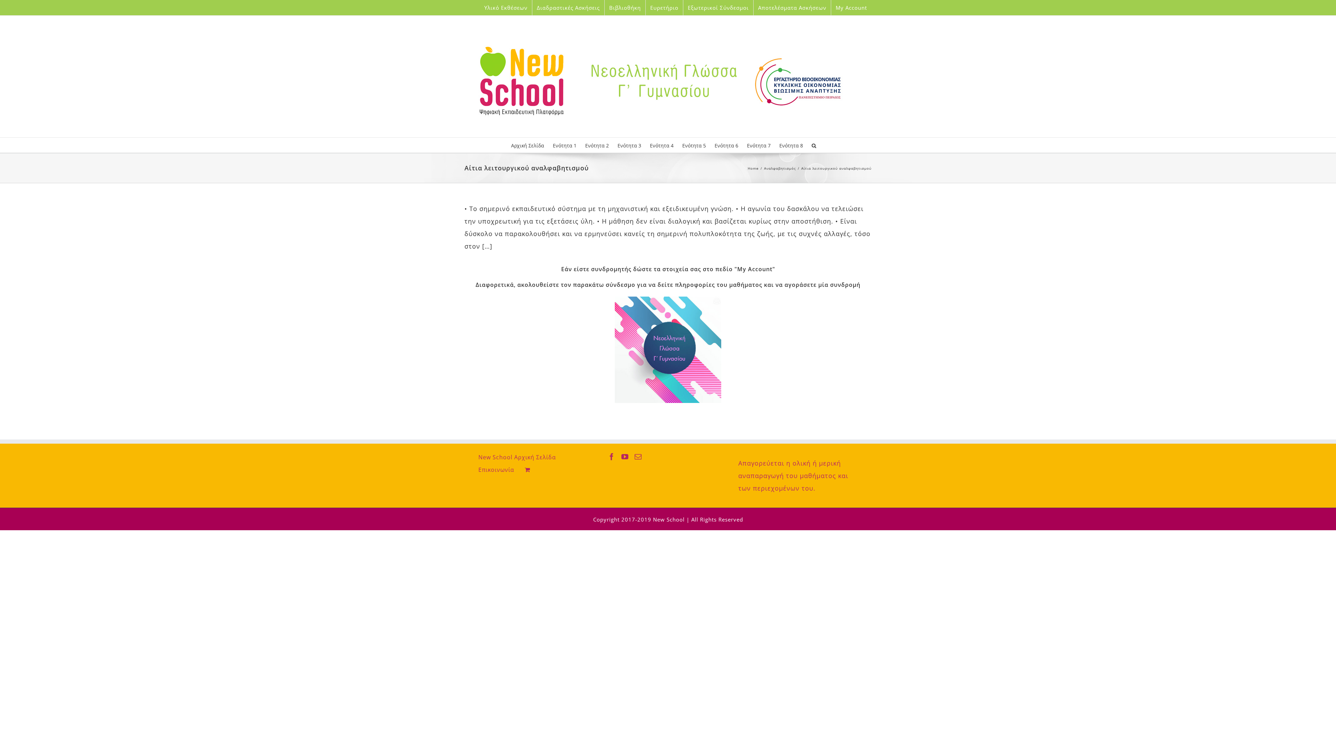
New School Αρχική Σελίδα (517, 457)
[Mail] (638, 456)
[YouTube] (625, 456)
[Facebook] (611, 456)
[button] (814, 145)
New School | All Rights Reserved (698, 519)
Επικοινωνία (496, 470)
